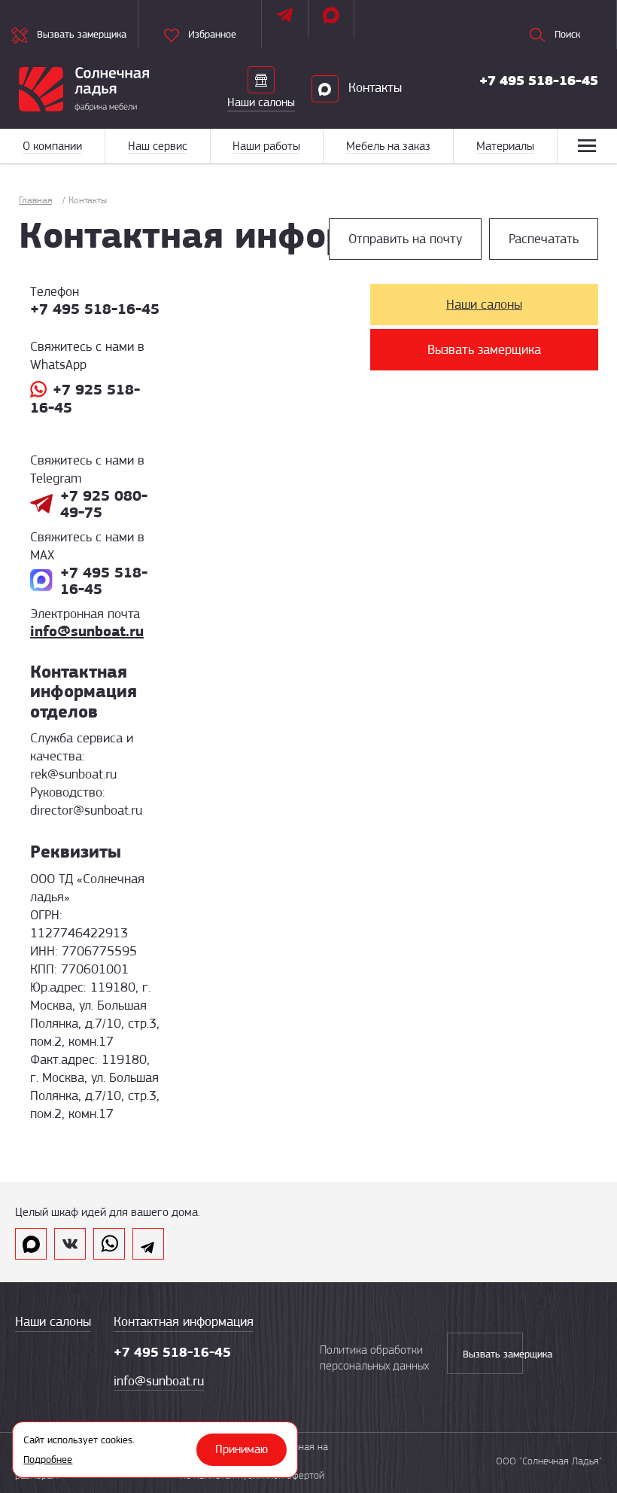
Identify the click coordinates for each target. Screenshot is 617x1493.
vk (70, 1244)
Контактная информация (184, 1321)
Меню (587, 146)
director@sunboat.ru (86, 810)
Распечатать (544, 238)
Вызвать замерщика (484, 349)
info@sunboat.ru (87, 631)
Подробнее (47, 1459)
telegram (148, 1244)
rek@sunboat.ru (73, 774)
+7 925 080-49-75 (103, 503)
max (31, 1244)
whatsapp (109, 1244)
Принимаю (241, 1449)
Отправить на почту (405, 238)
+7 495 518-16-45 (538, 80)
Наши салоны (484, 304)
